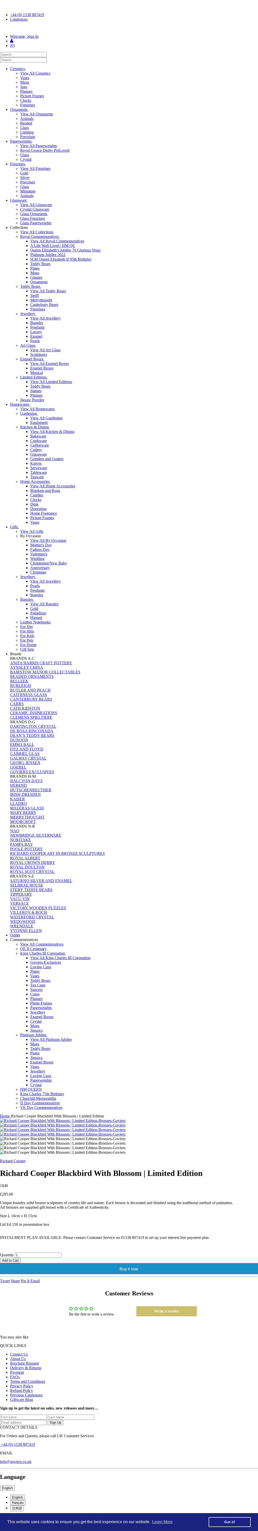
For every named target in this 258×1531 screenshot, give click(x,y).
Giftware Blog (21, 1399)
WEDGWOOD (22, 921)
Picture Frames (32, 96)
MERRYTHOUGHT (27, 817)
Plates (35, 268)
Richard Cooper (12, 1161)
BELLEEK (19, 681)
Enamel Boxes (32, 359)
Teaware (37, 477)
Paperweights (21, 141)
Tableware (38, 472)
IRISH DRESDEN (25, 794)
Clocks (25, 100)
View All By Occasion (48, 540)
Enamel (36, 336)
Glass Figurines (32, 218)
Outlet (15, 935)
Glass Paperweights (35, 223)
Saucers (36, 989)
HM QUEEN (31, 1089)
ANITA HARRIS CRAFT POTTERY (41, 663)
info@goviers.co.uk (15, 1461)
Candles (36, 495)
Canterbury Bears (44, 304)
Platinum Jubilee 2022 (48, 255)
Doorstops (38, 509)
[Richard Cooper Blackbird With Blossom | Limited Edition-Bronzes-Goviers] (129, 1120)
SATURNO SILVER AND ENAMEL (41, 881)
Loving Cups (40, 967)
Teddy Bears (40, 264)
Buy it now (129, 1269)
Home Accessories (35, 481)
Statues (36, 391)
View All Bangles (44, 604)
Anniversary (40, 568)
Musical (36, 372)
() (12, 45)
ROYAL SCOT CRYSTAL (32, 871)
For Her (26, 626)
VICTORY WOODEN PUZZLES (38, 908)
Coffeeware (39, 445)
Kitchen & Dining (35, 427)
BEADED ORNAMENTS (32, 676)
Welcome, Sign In (24, 36)
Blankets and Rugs (45, 490)
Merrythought (41, 300)
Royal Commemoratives (40, 236)
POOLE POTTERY (26, 849)
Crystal (25, 159)
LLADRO (18, 803)
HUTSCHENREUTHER (30, 790)
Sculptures (38, 354)
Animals (27, 118)
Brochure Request (24, 1363)
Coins (35, 994)
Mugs (24, 82)
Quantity (7, 1255)
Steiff (34, 295)
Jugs (23, 87)
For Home (28, 645)
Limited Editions (34, 377)
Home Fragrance (43, 513)
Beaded (26, 123)
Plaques (26, 91)
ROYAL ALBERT (25, 858)
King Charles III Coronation (43, 953)
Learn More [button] (162, 1522)
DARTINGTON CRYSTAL (33, 726)
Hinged (36, 617)
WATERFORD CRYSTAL (32, 917)
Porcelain (27, 137)
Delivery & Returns (25, 1368)
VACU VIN (20, 899)
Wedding (37, 558)
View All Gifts (31, 531)
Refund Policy (21, 1390)
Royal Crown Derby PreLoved (45, 150)
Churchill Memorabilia (38, 1098)
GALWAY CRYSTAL (28, 758)
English (7, 1488)
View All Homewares (37, 409)
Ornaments (19, 109)
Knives (36, 463)
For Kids (27, 636)
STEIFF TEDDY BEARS (31, 890)
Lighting (27, 132)
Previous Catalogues (26, 1395)
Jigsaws (36, 1030)
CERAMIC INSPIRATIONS (33, 713)
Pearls (35, 341)
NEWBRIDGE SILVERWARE (35, 835)
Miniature (28, 191)
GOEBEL (18, 767)
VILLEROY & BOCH (28, 912)
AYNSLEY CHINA (26, 667)
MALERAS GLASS (27, 808)
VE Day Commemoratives (41, 1107)
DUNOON (19, 740)
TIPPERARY (21, 894)
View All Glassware (36, 205)
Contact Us (19, 1354)
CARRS (17, 704)
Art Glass (28, 345)
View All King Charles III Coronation (60, 958)
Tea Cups (37, 985)
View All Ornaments (36, 114)
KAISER (17, 799)
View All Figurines (35, 168)
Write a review (166, 1311)
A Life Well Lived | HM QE (52, 245)
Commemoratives (24, 940)
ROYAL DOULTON (27, 867)
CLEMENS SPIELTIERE (31, 717)
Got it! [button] (229, 1522)
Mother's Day (41, 545)
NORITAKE (20, 840)
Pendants (37, 327)
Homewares (20, 404)
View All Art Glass (45, 350)
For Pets (26, 640)
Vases (24, 78)
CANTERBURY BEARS (31, 699)
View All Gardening (46, 418)
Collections (19, 227)
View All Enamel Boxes (49, 363)
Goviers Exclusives (45, 962)
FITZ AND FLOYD (26, 749)
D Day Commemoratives (40, 1103)
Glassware (19, 200)
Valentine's (38, 554)
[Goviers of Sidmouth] (129, 28)
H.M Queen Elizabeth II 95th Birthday (61, 259)
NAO (14, 831)
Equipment (39, 422)
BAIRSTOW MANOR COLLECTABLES (45, 672)
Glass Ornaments (33, 214)
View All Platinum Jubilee (51, 1039)
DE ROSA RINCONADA (31, 731)
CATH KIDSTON (25, 708)
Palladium (38, 613)
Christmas (38, 572)
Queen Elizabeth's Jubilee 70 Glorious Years (65, 250)
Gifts (14, 527)
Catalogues (19, 19)
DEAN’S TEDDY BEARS (32, 735)
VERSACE (19, 903)
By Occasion (31, 536)
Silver (24, 177)
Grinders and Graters (46, 459)
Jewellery (28, 313)
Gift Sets (27, 649)
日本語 (17, 1508)
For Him (27, 631)
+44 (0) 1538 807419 (27, 15)
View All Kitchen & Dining (52, 431)
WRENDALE (21, 926)
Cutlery (36, 450)
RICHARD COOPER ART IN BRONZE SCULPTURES (57, 853)
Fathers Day (40, 549)
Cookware (38, 441)
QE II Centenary (33, 949)
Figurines (27, 105)
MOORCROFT (23, 822)
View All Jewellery (45, 318)
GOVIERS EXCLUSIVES (32, 772)
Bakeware (38, 436)
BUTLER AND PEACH (30, 690)
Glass (24, 128)
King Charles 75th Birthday (42, 1094)
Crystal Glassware (34, 209)
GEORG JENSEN (25, 763)
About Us (18, 1359)
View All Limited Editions (51, 382)
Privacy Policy (21, 1386)
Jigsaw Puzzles (32, 400)
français (18, 1503)
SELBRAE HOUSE (26, 885)
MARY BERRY (23, 812)
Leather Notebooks (35, 622)
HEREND (18, 785)
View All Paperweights (38, 146)
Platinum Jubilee (33, 1035)
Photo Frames (41, 1003)
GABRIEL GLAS (25, 754)
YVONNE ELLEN (26, 930)
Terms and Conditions (27, 1381)
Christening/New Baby (48, 563)
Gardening (29, 413)
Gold (24, 173)
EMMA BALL (22, 744)
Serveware (38, 468)
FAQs (15, 1377)
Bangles (36, 323)
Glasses (36, 277)
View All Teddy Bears (48, 291)
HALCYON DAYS (26, 781)
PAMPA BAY (21, 844)
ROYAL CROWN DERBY (32, 862)
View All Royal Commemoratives (57, 241)
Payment (17, 1372)
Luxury (36, 332)
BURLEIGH (20, 685)
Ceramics (18, 69)
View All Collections (36, 232)
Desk (34, 504)
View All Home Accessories (52, 486)
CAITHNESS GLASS (28, 695)
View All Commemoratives (41, 944)
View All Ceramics (35, 73)
